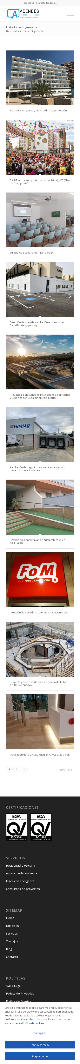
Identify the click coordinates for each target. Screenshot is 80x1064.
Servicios (12, 933)
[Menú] (68, 14)
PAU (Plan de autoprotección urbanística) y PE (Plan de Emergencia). (40, 181)
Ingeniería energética (20, 881)
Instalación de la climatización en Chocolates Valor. (40, 754)
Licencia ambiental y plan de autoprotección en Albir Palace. (37, 541)
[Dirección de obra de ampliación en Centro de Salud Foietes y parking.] (40, 289)
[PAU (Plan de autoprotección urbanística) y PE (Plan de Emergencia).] (40, 147)
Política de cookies (33, 1023)
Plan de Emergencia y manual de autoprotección (38, 110)
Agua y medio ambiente (21, 873)
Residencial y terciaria (20, 865)
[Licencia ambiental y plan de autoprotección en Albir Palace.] (40, 507)
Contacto (12, 957)
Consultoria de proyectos (23, 889)
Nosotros (12, 926)
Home (10, 918)
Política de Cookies (18, 1001)
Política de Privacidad (20, 993)
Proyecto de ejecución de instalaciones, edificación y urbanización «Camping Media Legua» (40, 396)
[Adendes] (33, 14)
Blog (9, 949)
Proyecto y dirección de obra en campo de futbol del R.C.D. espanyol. (38, 683)
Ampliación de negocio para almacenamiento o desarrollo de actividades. (37, 469)
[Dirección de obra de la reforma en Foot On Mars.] (40, 579)
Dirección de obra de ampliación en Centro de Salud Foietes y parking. (37, 324)
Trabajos (12, 941)
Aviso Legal (13, 986)
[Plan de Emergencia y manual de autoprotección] (40, 77)
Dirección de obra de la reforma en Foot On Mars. (39, 612)
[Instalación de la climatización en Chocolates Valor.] (40, 721)
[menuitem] (68, 14)
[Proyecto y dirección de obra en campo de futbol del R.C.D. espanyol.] (40, 649)
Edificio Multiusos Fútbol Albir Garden (32, 252)
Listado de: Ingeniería (21, 27)
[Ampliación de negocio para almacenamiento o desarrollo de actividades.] (40, 434)
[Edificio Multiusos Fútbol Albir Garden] (40, 220)
